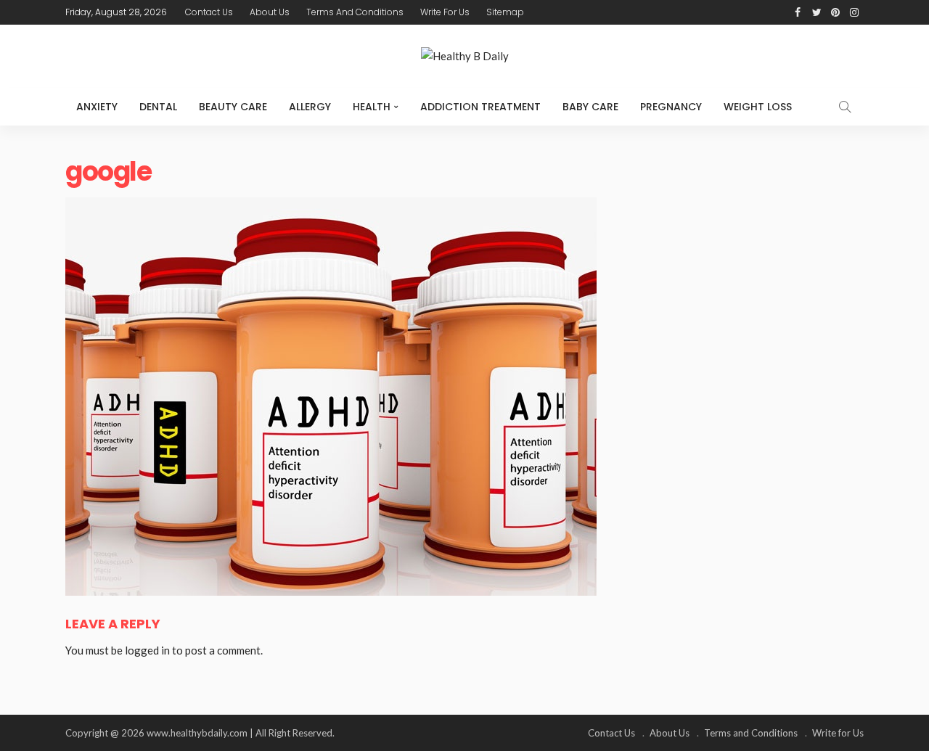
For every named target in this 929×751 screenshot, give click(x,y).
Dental (158, 106)
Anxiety (97, 106)
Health (371, 106)
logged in (147, 650)
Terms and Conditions (355, 12)
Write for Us (445, 12)
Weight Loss (758, 106)
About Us (270, 12)
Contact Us (209, 12)
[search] (845, 107)
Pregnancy (671, 106)
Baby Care (590, 106)
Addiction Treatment (480, 106)
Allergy (310, 106)
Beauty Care (233, 106)
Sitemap (505, 12)
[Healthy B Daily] (464, 56)
